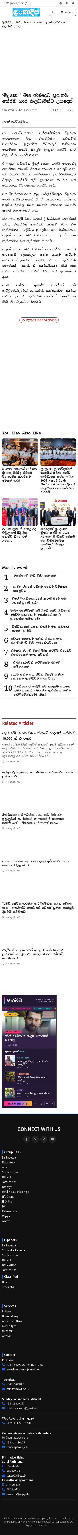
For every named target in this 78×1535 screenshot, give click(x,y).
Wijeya (6, 1216)
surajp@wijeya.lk (16, 1475)
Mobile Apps (9, 1326)
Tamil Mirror (9, 1182)
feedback (7, 1331)
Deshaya (7, 1187)
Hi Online (7, 1201)
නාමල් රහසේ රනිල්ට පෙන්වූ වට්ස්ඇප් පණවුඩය (40, 589)
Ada (4, 1167)
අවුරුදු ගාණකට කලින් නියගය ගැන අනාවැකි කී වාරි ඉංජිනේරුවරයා (36, 641)
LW (3, 1206)
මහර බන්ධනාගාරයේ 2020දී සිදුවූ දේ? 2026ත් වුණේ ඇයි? (39, 600)
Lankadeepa (9, 1157)
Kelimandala (9, 1211)
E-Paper (6, 1311)
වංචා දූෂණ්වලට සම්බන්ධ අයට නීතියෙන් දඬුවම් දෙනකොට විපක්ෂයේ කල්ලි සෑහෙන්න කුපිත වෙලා (40, 614)
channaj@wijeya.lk (17, 1447)
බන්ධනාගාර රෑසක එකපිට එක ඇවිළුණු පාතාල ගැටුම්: (40, 629)
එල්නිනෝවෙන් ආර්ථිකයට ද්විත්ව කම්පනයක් (36, 664)
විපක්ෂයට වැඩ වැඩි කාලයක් (34, 575)
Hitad (5, 1282)
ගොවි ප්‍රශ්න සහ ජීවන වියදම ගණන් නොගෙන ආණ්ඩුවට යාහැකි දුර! (37, 676)
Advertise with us (12, 1321)
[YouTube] (52, 1139)
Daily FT (6, 1177)
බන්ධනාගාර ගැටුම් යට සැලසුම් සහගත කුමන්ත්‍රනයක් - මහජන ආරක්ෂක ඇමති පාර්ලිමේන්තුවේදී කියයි (42, 690)
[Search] (53, 12)
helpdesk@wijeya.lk (18, 1389)
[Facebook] (26, 1139)
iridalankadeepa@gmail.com (23, 1408)
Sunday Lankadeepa (13, 1250)
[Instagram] (43, 1139)
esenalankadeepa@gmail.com (24, 1369)
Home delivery (10, 1316)
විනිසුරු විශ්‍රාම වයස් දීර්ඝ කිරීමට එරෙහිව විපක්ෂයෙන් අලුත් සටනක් (41, 652)
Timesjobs (8, 1287)
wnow (6, 1221)
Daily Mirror (9, 1162)
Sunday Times (10, 1172)
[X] (35, 1139)
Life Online (8, 1196)
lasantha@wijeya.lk (18, 1494)
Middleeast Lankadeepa (15, 1192)
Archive (6, 1336)
